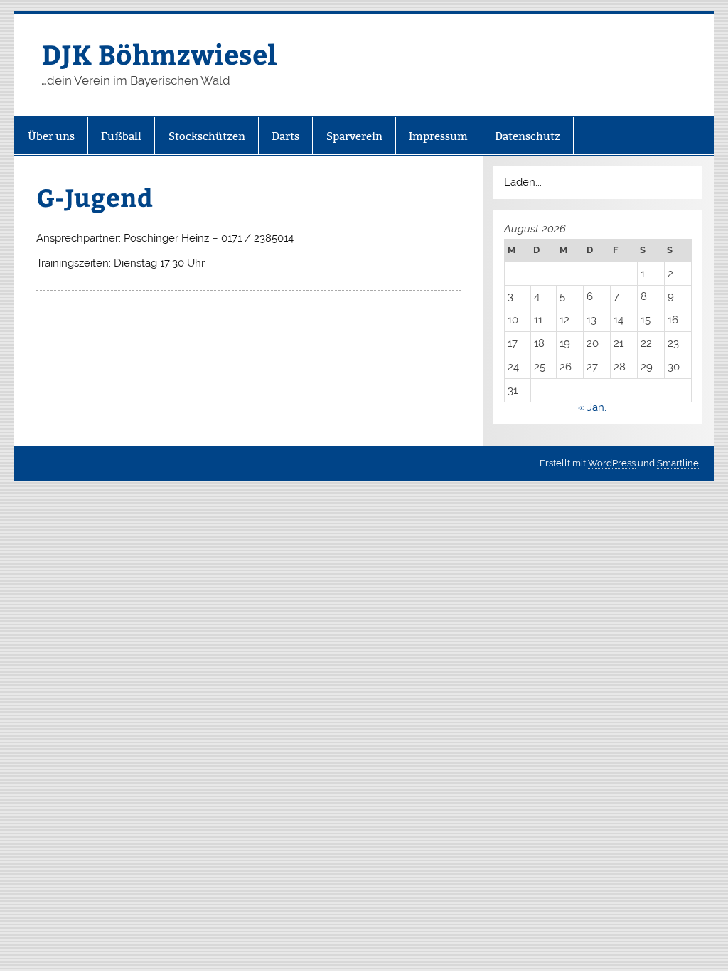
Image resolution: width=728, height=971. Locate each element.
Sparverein (354, 136)
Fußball (121, 136)
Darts (285, 136)
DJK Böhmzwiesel (159, 54)
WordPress (612, 463)
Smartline (678, 463)
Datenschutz (527, 136)
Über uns (51, 136)
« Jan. (592, 407)
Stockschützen (206, 136)
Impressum (438, 136)
